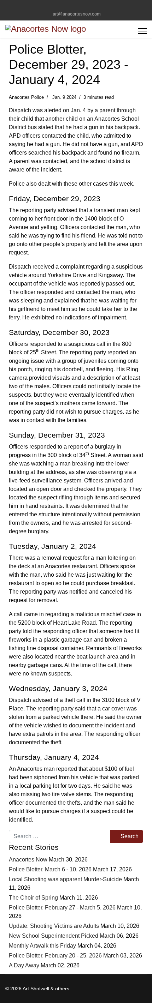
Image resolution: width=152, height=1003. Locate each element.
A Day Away (24, 965)
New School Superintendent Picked (53, 936)
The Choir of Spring (34, 898)
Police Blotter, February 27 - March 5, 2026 (62, 908)
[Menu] (142, 31)
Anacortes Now (28, 860)
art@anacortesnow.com (77, 14)
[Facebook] (70, 6)
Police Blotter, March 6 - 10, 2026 (50, 869)
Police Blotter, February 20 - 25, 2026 (55, 956)
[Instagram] (81, 6)
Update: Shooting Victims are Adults (54, 926)
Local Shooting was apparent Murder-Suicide (65, 879)
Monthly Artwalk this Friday (42, 946)
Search (129, 836)
